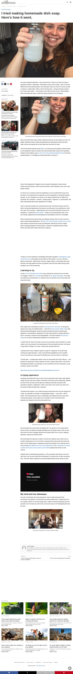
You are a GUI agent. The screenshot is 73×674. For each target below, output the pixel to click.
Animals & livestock (55, 615)
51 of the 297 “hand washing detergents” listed (51, 153)
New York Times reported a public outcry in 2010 (57, 221)
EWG (42, 148)
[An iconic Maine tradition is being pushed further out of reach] (61, 634)
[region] (45, 170)
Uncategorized (5, 615)
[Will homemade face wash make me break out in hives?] (9, 105)
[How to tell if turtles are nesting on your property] (12, 634)
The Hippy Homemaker (56, 275)
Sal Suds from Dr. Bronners (52, 326)
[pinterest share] (11, 84)
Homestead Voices (12, 6)
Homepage (3, 6)
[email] (45, 672)
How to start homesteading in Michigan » (60, 558)
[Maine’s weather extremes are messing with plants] (36, 608)
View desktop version (40, 665)
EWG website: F (40, 212)
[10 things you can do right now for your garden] (36, 634)
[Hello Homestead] (8, 2)
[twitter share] (5, 84)
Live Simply (37, 275)
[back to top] (70, 668)
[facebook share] (2, 84)
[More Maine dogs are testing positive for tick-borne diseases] (61, 608)
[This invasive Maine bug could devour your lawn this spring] (12, 608)
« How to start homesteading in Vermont (31, 558)
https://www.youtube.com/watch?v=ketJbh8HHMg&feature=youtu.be (39, 370)
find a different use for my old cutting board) (41, 445)
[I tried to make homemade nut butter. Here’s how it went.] (9, 126)
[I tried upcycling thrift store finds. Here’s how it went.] (9, 145)
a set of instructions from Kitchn (34, 273)
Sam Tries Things (22, 6)
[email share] (8, 84)
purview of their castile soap (58, 329)
